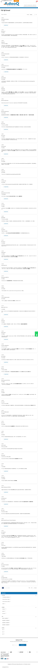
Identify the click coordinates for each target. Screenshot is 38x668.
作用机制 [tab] (3, 607)
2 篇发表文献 (6, 271)
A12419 (2, 389)
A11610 (2, 285)
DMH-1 (2, 432)
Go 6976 (2, 391)
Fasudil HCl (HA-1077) (5, 65)
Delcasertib (3, 455)
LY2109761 (3, 229)
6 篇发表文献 (6, 129)
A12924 (2, 463)
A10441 (2, 76)
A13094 (2, 518)
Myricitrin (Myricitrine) (4, 100)
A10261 (2, 29)
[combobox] (30, 5)
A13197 (2, 530)
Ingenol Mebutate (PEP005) (6, 487)
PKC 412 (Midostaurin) (5, 411)
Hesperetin (3, 88)
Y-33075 (2, 287)
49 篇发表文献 (6, 186)
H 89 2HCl (3, 320)
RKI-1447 (3, 510)
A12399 (2, 378)
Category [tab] (3, 595)
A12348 (2, 354)
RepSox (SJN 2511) (4, 307)
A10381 (2, 64)
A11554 (2, 275)
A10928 (2, 169)
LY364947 (3, 554)
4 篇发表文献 (6, 198)
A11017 (2, 191)
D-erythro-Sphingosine (5, 345)
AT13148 (2, 401)
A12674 (2, 421)
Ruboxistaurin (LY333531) (5, 380)
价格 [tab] (2, 616)
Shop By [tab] (3, 593)
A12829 (2, 453)
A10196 (2, 17)
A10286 (2, 40)
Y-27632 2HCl (3, 180)
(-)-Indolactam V (4, 498)
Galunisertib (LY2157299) (5, 192)
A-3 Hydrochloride (4, 577)
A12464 (2, 400)
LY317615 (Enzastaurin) (5, 53)
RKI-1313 (3, 160)
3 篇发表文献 (6, 314)
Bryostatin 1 (3, 31)
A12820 (2, 431)
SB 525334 (3, 135)
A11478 (2, 263)
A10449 (2, 87)
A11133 (2, 228)
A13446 (2, 553)
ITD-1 (2, 465)
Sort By (28, 14)
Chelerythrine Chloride (5, 19)
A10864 (2, 144)
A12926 (2, 475)
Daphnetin (3, 42)
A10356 (2, 52)
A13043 (2, 496)
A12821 (2, 443)
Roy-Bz (2, 543)
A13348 (2, 542)
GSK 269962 (3, 356)
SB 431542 (3, 123)
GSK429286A (3, 77)
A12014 (2, 331)
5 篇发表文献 (6, 235)
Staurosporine (3, 146)
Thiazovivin (3, 170)
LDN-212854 (3, 445)
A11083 (2, 216)
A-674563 (3, 204)
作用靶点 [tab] (3, 627)
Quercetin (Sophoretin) (5, 111)
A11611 (2, 295)
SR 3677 (2, 422)
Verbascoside (3, 332)
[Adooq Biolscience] (12, 4)
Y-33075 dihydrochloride (5, 297)
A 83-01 (2, 368)
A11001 (2, 179)
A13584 (2, 576)
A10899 (2, 158)
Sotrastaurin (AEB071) (5, 277)
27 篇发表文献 (6, 374)
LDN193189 (3, 252)
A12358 (2, 366)
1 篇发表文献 (6, 25)
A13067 (2, 508)
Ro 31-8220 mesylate (5, 564)
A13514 (2, 563)
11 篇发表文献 (6, 71)
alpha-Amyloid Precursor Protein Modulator (8, 520)
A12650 (2, 410)
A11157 (2, 240)
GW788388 (3, 217)
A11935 (2, 319)
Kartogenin (3, 477)
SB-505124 (3, 241)
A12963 (2, 485)
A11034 (2, 203)
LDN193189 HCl (4, 265)
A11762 (2, 305)
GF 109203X (3, 532)
